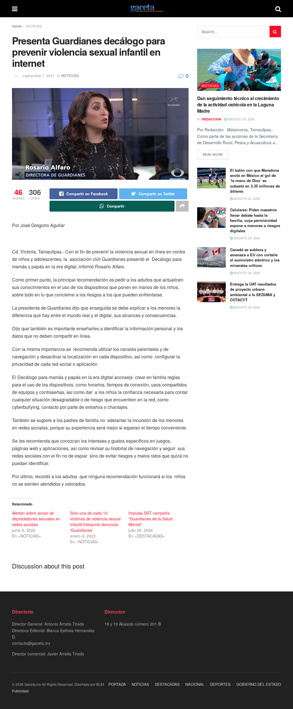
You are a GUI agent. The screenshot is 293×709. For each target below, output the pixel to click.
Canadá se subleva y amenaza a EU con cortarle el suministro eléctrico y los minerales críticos (255, 257)
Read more (213, 154)
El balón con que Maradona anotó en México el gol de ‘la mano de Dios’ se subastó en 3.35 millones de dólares (255, 180)
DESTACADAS (167, 684)
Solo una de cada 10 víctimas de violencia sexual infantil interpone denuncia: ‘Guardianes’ (95, 521)
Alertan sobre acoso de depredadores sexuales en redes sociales (36, 518)
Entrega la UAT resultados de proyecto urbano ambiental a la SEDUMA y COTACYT (253, 291)
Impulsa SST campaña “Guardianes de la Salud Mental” (150, 518)
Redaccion (211, 119)
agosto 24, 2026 (240, 119)
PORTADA (117, 684)
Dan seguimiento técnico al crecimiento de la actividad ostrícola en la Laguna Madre (238, 104)
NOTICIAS (34, 26)
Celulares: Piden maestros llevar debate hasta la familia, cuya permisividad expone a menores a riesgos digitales (255, 220)
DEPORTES (220, 684)
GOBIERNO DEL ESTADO (258, 684)
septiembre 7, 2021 (38, 75)
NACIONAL (194, 684)
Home (16, 26)
